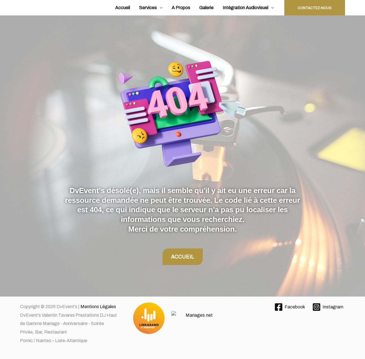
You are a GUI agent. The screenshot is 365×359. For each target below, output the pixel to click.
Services (148, 7)
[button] (314, 7)
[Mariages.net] (182, 318)
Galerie (206, 7)
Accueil (122, 7)
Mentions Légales (98, 306)
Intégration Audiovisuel (245, 7)
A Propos (181, 7)
